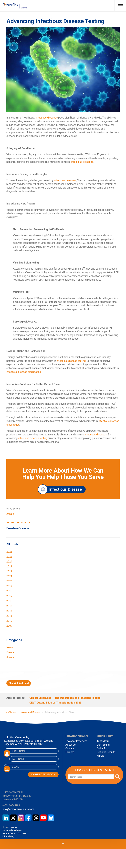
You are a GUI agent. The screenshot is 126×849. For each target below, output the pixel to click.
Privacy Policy (8, 836)
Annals (10, 513)
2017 (9, 596)
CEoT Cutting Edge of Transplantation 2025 (55, 702)
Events (10, 652)
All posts (12, 544)
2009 (9, 625)
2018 (9, 591)
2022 (9, 571)
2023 (9, 566)
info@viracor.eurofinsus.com (18, 809)
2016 (9, 601)
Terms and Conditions (12, 830)
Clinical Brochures (40, 697)
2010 (9, 620)
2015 (9, 606)
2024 (9, 561)
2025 (9, 556)
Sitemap (14, 827)
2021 (9, 576)
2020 (9, 581)
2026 (9, 551)
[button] (117, 776)
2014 (9, 610)
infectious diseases (46, 117)
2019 (9, 586)
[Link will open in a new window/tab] (5, 817)
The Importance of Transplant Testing (78, 697)
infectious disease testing (71, 360)
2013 (9, 615)
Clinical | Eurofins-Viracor (14, 6)
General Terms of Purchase (14, 833)
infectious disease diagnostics (23, 371)
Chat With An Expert (19, 683)
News (9, 647)
